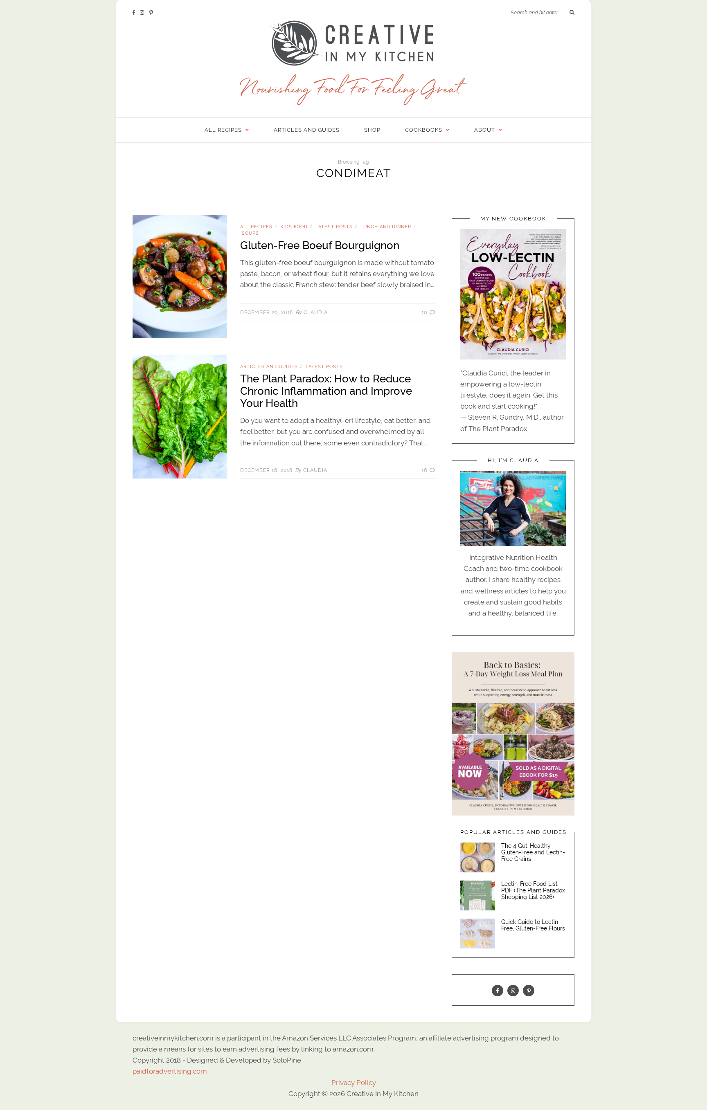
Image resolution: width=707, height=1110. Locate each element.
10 (424, 312)
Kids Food (294, 226)
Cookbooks (423, 130)
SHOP (372, 130)
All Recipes (256, 226)
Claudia (316, 312)
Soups (250, 233)
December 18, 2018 (266, 470)
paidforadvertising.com (170, 1071)
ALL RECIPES (223, 130)
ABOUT (484, 130)
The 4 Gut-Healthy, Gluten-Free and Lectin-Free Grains (533, 852)
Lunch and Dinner (385, 226)
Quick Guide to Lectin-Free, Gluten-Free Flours (533, 925)
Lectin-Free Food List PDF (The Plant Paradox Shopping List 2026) (533, 890)
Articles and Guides (307, 130)
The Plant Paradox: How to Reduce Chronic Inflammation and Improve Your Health (326, 391)
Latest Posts (334, 226)
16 (424, 470)
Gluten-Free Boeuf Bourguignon (319, 245)
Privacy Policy (353, 1083)
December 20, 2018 (266, 312)
